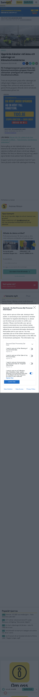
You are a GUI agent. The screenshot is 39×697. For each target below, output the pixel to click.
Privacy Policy (30, 389)
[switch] (31, 349)
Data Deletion (8, 389)
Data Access (19, 389)
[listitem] (19, 344)
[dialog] (19, 348)
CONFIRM (12, 382)
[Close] (35, 308)
